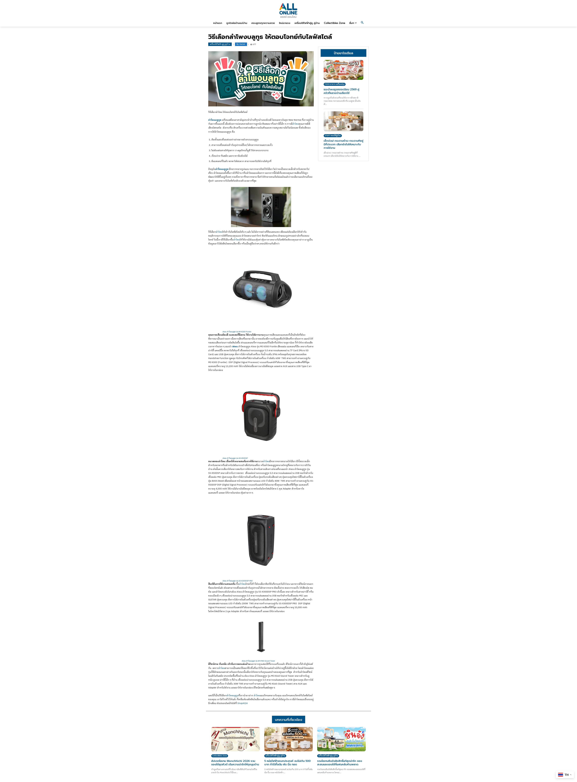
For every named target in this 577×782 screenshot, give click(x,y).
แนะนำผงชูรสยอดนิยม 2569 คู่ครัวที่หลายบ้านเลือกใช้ (341, 91)
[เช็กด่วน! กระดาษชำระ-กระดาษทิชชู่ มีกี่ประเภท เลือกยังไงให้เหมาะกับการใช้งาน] (343, 121)
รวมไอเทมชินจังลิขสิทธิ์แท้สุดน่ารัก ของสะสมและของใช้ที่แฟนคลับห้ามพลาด (339, 763)
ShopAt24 (242, 703)
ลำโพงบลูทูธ (233, 695)
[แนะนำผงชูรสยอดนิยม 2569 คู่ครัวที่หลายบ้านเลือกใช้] (343, 70)
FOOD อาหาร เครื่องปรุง (335, 84)
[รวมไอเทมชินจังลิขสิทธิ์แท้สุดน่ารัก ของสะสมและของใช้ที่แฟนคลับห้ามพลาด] (341, 739)
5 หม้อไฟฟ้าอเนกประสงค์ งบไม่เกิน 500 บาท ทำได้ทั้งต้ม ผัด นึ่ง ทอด (287, 763)
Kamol (242, 44)
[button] (362, 23)
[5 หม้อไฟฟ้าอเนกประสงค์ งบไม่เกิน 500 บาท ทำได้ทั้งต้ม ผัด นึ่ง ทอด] (288, 739)
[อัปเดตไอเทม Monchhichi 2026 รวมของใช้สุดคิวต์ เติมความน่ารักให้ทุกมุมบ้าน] (235, 739)
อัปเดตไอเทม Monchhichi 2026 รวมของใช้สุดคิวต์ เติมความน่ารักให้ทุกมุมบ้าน (235, 763)
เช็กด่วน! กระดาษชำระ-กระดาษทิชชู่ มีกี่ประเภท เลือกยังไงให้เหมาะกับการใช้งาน (343, 144)
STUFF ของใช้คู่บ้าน (333, 135)
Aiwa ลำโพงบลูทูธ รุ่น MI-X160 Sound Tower (258, 661)
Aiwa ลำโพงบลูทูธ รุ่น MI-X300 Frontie (237, 332)
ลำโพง (295, 124)
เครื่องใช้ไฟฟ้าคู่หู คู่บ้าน (220, 44)
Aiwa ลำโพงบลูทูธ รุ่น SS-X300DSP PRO (238, 581)
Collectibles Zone (219, 755)
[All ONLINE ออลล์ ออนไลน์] (288, 10)
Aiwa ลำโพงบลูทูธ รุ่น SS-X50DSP (235, 458)
